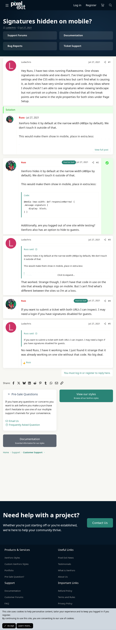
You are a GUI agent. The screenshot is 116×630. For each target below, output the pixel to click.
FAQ (7, 603)
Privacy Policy (65, 603)
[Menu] (7, 5)
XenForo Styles (12, 557)
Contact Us (100, 523)
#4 (109, 300)
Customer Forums (14, 597)
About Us (63, 576)
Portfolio (9, 570)
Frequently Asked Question (24, 424)
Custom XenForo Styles (17, 563)
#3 (109, 239)
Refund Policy (65, 590)
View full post (101, 149)
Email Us (13, 421)
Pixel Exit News (66, 557)
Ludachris (11, 27)
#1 (109, 62)
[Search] (110, 5)
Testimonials (64, 563)
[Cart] (102, 5)
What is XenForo (66, 570)
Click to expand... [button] (66, 275)
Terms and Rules (66, 597)
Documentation (29, 440)
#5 (109, 323)
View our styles (86, 396)
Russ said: (29, 249)
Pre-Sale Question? (14, 576)
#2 (97, 162)
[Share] (105, 62)
